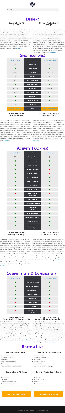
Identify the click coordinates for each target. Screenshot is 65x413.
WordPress (45, 410)
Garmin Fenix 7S (15, 60)
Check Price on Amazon (15, 108)
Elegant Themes (29, 410)
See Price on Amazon (16, 394)
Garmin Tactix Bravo (50, 60)
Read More (19, 48)
